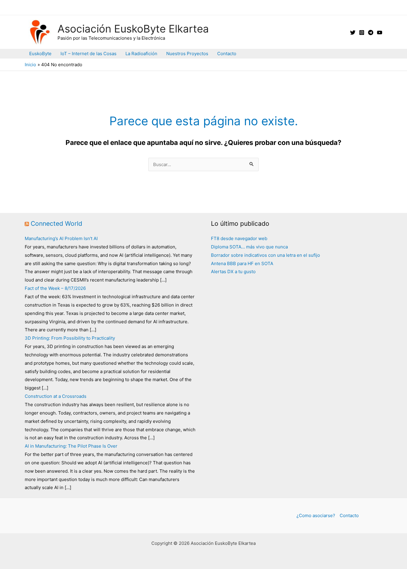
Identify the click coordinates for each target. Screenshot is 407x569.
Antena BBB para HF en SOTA (242, 263)
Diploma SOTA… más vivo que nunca (249, 247)
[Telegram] (370, 32)
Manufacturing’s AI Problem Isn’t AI (61, 238)
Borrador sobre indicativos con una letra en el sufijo (265, 255)
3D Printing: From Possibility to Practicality (70, 338)
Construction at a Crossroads (55, 396)
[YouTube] (379, 32)
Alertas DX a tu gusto (233, 271)
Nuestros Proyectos (187, 53)
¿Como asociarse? (315, 515)
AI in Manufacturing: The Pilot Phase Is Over (71, 446)
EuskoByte (40, 53)
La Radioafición (141, 53)
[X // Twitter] (352, 32)
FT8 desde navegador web (239, 238)
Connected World (56, 223)
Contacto (226, 53)
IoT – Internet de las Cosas (88, 53)
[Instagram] (361, 32)
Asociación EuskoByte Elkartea (133, 28)
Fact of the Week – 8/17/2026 (55, 288)
